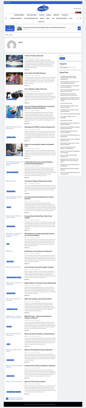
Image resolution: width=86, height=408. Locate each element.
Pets (53, 18)
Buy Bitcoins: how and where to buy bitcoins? (38, 251)
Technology (65, 15)
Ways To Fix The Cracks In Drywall (35, 381)
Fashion (42, 18)
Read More (27, 69)
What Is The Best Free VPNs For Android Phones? (40, 334)
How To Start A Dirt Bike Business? (35, 73)
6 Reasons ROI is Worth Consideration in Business (40, 365)
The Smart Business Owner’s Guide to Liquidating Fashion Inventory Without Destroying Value (44, 27)
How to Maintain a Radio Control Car (36, 89)
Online (13, 137)
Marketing (56, 15)
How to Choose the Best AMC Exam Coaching (70, 113)
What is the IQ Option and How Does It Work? (38, 299)
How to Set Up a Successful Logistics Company (39, 267)
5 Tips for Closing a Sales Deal (34, 56)
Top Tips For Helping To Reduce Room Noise (38, 181)
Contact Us (41, 21)
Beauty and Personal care (31, 18)
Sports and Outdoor (61, 18)
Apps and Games (10, 309)
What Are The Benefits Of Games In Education (39, 350)
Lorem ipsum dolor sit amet (66, 103)
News (48, 18)
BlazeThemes (52, 404)
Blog (71, 18)
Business (48, 15)
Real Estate (18, 391)
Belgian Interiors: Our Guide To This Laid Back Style (40, 283)
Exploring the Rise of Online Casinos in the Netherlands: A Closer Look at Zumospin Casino (69, 161)
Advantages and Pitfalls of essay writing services (40, 127)
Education (41, 15)
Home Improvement (19, 15)
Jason (27, 58)
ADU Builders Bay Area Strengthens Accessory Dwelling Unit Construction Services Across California (70, 99)
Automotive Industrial (16, 18)
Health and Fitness (31, 15)
